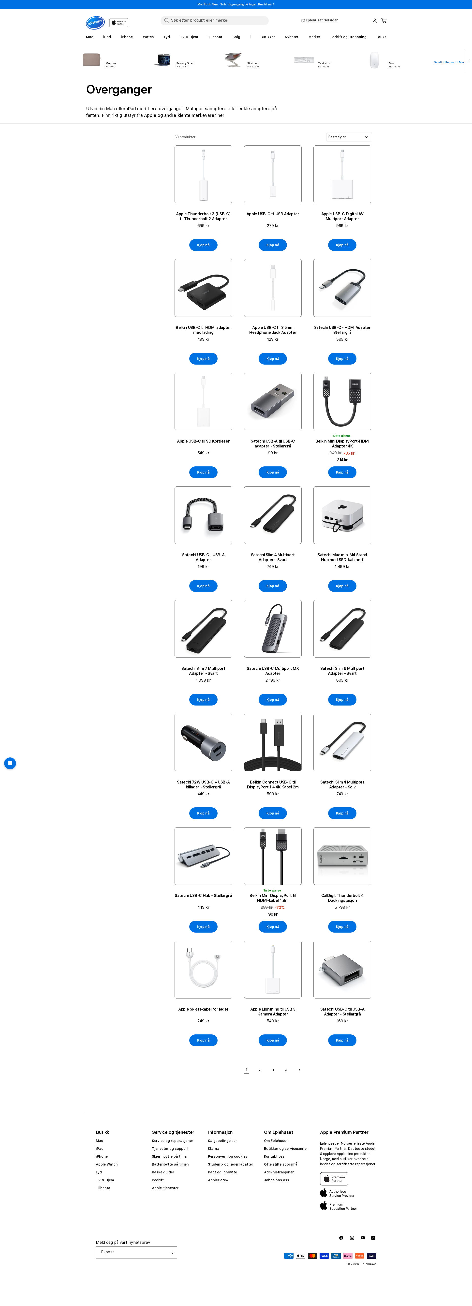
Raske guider (163, 1172)
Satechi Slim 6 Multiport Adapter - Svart (342, 671)
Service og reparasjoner (172, 1141)
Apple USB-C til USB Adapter (273, 214)
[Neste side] (299, 1070)
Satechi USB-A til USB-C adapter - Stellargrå (273, 443)
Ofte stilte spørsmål (281, 1164)
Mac (99, 1141)
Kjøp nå (203, 245)
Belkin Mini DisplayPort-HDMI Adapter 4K (342, 443)
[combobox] (215, 20)
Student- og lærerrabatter (230, 1164)
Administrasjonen (279, 1172)
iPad (99, 1149)
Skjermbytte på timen (170, 1156)
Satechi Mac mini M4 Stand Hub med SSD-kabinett (342, 557)
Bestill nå (265, 4)
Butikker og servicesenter (286, 1149)
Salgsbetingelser (222, 1141)
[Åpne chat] (10, 763)
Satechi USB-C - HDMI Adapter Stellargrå (342, 330)
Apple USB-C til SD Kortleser (203, 441)
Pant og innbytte (222, 1172)
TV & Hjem (105, 1180)
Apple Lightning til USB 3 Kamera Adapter (272, 1011)
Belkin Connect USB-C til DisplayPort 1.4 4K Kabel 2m (272, 784)
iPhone (102, 1156)
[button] (384, 20)
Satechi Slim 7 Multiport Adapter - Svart (203, 671)
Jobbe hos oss (276, 1180)
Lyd (99, 1172)
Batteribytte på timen (170, 1164)
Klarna (213, 1149)
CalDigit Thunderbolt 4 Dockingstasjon (342, 898)
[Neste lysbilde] (468, 60)
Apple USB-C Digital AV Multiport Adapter (342, 216)
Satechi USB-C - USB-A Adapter (203, 557)
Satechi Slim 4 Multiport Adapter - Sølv (342, 784)
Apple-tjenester (165, 1188)
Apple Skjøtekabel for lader (203, 1009)
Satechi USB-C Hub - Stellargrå (203, 895)
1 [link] (246, 1070)
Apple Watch (107, 1164)
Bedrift (158, 1180)
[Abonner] (171, 1252)
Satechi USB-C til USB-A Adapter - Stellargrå (342, 1011)
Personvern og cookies (227, 1156)
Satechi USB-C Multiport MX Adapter (273, 671)
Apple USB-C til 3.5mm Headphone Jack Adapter (272, 330)
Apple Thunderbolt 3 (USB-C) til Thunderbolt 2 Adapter (203, 216)
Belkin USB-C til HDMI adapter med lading (203, 330)
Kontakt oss (274, 1156)
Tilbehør (103, 1188)
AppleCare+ (218, 1180)
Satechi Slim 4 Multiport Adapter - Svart (273, 557)
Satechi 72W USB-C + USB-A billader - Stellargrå (203, 784)
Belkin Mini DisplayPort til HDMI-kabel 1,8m (273, 898)
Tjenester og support (170, 1149)
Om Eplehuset (276, 1141)
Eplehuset (368, 1264)
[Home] (95, 23)
